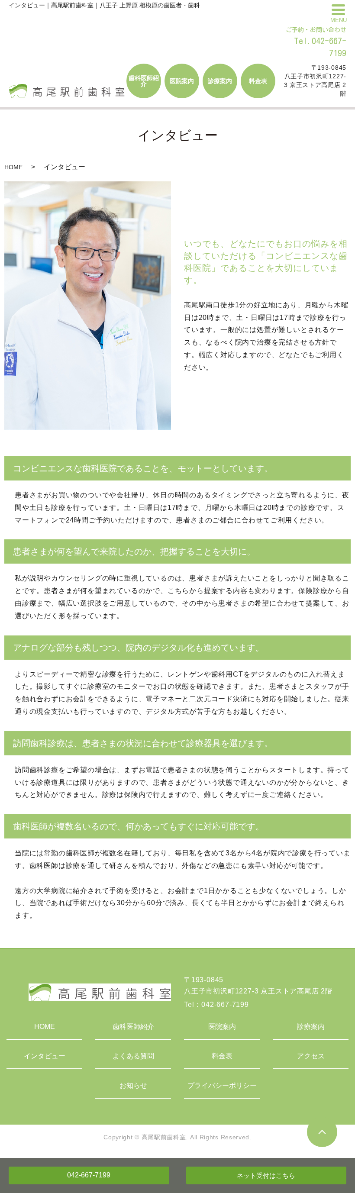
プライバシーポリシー (222, 1085)
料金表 (222, 1056)
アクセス (311, 1056)
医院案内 (222, 1026)
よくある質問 (133, 1056)
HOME (13, 167)
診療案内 (311, 1026)
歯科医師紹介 (133, 1026)
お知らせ (133, 1085)
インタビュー (44, 1056)
